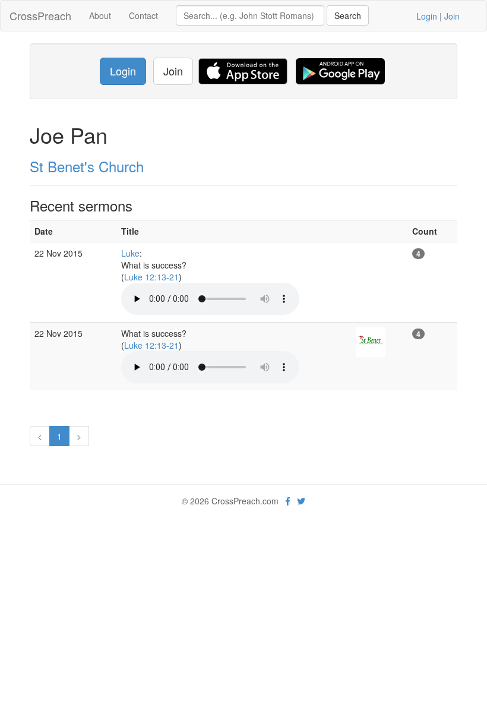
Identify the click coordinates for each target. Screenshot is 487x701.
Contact (143, 15)
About (100, 15)
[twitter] (301, 501)
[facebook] (288, 501)
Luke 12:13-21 (151, 277)
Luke (130, 253)
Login (426, 16)
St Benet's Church (87, 166)
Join (452, 16)
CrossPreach (40, 15)
